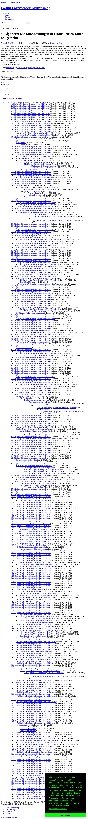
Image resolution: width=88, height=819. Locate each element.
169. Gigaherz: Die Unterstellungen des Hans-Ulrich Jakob (31, 735)
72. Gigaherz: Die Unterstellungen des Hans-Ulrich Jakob (31, 373)
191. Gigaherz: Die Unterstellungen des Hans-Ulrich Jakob (31, 798)
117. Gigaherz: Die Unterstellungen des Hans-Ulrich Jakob (31, 541)
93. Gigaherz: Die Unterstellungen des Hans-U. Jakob (29, 464)
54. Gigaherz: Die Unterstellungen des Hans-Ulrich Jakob (31, 315)
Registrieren (9, 15)
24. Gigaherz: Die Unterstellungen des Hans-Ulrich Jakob (31, 179)
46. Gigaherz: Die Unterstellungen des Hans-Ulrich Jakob (31, 288)
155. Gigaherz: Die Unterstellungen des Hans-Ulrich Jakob (31, 690)
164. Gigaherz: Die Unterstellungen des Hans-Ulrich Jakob (31, 715)
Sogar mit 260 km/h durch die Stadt (32, 160)
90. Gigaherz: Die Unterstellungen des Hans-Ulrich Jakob (31, 452)
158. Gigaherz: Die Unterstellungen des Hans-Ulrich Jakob (31, 700)
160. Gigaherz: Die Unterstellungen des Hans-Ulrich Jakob (31, 705)
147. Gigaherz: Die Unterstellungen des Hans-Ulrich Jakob (31, 653)
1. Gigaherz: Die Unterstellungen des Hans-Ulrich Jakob (30, 104)
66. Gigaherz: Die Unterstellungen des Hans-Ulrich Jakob (31, 359)
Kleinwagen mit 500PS (28, 170)
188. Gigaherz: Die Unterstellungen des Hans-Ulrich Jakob (31, 789)
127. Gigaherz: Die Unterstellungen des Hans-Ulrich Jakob (31, 574)
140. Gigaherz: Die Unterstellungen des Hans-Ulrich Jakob (31, 609)
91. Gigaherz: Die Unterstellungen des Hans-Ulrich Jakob (31, 456)
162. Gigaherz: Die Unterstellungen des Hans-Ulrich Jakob (31, 709)
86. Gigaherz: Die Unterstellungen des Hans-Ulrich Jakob (31, 442)
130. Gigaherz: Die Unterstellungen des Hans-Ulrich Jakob (31, 580)
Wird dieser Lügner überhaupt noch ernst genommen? (34, 466)
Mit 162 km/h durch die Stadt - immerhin (34, 162)
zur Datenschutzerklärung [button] (58, 809)
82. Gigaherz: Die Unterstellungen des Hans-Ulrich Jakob (31, 423)
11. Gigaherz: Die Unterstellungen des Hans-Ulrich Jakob (30, 123)
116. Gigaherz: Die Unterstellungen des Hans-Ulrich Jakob (31, 537)
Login (7, 13)
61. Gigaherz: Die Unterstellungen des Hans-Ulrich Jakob (31, 334)
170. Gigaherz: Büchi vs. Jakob (30, 742)
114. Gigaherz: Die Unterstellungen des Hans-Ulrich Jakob (31, 531)
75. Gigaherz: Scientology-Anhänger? (37, 386)
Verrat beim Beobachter (24, 725)
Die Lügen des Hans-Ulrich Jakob (27, 499)
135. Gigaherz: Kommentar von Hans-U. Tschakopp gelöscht (36, 597)
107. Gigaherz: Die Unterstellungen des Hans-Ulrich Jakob (31, 516)
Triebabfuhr (24, 282)
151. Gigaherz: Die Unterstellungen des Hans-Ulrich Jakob (31, 667)
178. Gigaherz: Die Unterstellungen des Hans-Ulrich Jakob (31, 765)
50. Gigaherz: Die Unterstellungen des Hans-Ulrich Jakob (31, 297)
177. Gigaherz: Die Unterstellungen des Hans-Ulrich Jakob (31, 764)
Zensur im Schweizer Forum (25, 139)
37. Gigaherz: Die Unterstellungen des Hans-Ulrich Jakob (31, 253)
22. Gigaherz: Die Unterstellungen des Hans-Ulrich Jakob (31, 172)
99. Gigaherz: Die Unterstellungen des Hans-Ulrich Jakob (31, 495)
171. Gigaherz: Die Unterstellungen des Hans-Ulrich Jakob (31, 748)
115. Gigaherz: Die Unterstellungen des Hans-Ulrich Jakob (31, 533)
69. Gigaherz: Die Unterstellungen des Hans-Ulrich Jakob (31, 367)
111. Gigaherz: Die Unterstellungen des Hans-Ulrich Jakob (31, 524)
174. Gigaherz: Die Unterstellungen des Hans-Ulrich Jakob (31, 758)
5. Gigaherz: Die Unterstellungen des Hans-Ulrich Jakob (30, 112)
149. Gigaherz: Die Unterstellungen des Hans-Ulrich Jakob (31, 661)
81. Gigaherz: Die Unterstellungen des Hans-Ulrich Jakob (31, 419)
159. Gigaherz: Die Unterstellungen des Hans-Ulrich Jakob (31, 704)
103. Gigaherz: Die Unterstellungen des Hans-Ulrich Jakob (31, 506)
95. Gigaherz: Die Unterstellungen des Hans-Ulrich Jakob (31, 481)
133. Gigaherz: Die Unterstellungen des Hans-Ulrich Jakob (31, 586)
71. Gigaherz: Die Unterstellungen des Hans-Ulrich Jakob (31, 371)
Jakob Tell (19, 794)
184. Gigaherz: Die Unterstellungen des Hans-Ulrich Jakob (31, 781)
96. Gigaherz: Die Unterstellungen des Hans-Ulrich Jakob (31, 489)
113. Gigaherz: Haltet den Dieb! (26, 529)
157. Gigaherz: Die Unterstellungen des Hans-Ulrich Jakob (31, 698)
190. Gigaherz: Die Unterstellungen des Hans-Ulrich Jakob (31, 793)
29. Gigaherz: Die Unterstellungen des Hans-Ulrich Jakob (31, 208)
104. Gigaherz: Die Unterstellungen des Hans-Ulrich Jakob (31, 510)
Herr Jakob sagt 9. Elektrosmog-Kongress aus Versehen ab (35, 429)
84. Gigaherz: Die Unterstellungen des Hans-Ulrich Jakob (31, 437)
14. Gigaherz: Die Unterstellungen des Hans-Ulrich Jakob (31, 129)
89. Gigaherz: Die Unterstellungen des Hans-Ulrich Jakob (31, 450)
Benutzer (8, 17)
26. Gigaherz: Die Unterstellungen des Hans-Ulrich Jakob (31, 183)
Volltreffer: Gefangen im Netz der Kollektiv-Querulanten (39, 595)
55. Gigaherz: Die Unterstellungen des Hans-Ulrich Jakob (31, 317)
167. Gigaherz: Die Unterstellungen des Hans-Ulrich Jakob (31, 721)
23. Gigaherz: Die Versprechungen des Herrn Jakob (33, 176)
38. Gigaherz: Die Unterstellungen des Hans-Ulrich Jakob (31, 255)
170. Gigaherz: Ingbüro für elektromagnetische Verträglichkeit (37, 744)
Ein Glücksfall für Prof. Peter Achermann (30, 313)
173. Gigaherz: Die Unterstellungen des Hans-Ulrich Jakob (31, 754)
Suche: (3, 23)
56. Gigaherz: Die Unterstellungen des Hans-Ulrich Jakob (31, 321)
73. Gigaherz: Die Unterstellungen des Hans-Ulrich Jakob (31, 375)
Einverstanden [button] (65, 815)
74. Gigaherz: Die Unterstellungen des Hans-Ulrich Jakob (31, 379)
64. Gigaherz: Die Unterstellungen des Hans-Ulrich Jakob (31, 346)
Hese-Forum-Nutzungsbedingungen (32, 249)
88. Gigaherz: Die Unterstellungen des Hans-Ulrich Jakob (31, 448)
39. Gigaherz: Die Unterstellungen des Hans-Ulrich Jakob (31, 257)
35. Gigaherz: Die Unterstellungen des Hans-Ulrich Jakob (31, 245)
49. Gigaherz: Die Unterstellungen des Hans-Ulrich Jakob (31, 295)
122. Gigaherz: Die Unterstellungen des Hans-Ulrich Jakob (31, 559)
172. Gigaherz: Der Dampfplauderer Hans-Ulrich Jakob (34, 752)
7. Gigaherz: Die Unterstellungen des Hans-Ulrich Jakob (30, 116)
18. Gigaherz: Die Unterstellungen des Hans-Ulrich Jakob (31, 147)
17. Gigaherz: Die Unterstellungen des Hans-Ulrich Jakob (31, 141)
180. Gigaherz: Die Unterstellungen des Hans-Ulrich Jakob (31, 769)
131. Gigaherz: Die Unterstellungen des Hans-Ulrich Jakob (31, 582)
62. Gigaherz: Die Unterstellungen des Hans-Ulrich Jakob (31, 338)
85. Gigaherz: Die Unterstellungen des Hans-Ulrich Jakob (31, 441)
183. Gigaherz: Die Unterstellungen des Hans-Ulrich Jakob (31, 779)
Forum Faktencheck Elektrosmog (25, 8)
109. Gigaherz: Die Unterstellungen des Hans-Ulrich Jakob (31, 520)
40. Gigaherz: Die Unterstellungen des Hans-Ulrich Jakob (31, 259)
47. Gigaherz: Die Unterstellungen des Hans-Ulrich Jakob (31, 290)
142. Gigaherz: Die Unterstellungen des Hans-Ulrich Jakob (31, 613)
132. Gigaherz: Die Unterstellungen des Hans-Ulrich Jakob (31, 584)
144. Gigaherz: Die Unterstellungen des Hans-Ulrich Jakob (31, 628)
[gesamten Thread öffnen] (71, 102)
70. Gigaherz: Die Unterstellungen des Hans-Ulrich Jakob (31, 369)
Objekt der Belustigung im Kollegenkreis (29, 589)
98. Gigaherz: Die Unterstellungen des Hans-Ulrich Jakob (31, 493)
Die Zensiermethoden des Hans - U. (28, 396)
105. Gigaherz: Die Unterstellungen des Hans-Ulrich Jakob (31, 512)
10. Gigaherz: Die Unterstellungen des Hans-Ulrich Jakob (31, 121)
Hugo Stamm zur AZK (23, 185)
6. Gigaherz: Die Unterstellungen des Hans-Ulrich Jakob (30, 114)
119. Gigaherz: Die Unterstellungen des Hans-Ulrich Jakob (31, 553)
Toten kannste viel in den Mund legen (33, 636)
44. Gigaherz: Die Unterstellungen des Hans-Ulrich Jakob (31, 276)
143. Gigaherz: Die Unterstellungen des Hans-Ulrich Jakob (31, 624)
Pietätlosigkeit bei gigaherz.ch (30, 344)
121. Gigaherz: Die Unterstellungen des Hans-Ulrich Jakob (31, 557)
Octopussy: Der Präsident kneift (26, 638)
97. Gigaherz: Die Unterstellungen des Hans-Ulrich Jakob (31, 491)
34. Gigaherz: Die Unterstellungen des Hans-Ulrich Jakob (31, 236)
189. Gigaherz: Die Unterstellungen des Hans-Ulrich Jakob (31, 791)
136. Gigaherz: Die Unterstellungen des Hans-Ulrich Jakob (31, 599)
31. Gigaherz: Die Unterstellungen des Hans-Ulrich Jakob (31, 226)
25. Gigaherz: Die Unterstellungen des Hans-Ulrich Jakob (31, 181)
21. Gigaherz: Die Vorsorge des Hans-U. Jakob (36, 156)
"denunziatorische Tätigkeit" (34, 487)
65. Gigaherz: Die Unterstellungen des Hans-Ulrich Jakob (31, 350)
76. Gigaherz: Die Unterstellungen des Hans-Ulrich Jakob (31, 388)
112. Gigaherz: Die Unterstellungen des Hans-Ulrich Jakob (31, 526)
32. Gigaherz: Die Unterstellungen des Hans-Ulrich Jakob (31, 228)
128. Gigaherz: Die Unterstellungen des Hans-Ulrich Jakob (31, 576)
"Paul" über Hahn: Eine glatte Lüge (28, 234)
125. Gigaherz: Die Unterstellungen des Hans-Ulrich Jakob (31, 570)
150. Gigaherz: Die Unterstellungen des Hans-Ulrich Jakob (31, 665)
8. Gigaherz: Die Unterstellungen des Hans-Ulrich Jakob (30, 118)
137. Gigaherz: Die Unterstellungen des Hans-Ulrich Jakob (31, 603)
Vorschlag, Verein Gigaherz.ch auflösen (29, 682)
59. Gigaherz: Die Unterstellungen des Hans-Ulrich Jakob (31, 326)
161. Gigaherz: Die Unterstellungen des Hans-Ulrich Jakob (31, 707)
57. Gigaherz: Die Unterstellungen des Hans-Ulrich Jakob (31, 323)
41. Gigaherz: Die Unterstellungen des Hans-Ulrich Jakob (31, 261)
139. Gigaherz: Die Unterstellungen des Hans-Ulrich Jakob (31, 607)
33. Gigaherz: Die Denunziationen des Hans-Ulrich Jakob (31, 232)
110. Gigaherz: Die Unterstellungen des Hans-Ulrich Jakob (31, 522)
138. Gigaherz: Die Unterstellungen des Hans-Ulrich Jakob (31, 605)
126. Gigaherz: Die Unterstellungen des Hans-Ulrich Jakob (31, 572)
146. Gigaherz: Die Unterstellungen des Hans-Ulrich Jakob (31, 644)
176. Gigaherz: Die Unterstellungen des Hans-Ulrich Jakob (31, 762)
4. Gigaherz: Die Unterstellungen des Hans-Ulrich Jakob (30, 110)
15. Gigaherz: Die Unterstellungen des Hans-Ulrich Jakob (31, 131)
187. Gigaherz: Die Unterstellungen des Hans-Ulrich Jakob (31, 787)
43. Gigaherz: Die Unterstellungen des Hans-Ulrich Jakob (31, 272)
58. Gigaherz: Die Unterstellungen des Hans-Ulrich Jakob (31, 324)
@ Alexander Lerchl (56, 43)
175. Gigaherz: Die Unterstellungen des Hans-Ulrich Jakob (31, 760)
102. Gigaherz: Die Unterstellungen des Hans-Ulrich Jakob (31, 504)
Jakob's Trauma (21, 143)
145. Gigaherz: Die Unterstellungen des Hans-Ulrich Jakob (31, 640)
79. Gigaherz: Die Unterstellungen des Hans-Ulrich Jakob (31, 415)
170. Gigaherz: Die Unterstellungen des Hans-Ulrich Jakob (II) (37, 740)
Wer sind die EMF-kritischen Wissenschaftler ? (31, 392)
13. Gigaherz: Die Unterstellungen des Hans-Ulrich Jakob (31, 127)
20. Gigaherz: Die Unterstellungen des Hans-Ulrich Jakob (31, 150)
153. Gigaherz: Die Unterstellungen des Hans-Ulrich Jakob (31, 684)
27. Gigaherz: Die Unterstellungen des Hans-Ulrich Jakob (31, 199)
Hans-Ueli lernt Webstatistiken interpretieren (31, 301)
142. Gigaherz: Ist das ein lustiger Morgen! (38, 622)
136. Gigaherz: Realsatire (24, 601)
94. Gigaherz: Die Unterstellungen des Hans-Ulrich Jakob (31, 475)
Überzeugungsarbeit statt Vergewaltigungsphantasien (42, 189)
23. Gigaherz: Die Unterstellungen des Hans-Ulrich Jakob (31, 174)
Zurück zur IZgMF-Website (10, 3)
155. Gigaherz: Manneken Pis (26, 692)
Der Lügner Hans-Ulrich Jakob (26, 460)
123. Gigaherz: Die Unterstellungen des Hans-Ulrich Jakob (31, 560)
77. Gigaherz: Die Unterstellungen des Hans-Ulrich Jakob (31, 390)
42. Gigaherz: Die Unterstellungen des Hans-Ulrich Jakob (31, 266)
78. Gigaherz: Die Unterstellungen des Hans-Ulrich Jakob (31, 394)
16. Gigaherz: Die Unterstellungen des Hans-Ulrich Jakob (31, 137)
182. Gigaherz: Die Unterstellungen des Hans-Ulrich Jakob (31, 773)
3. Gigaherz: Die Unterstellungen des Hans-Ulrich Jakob (30, 108)
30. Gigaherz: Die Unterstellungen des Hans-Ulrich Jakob (31, 224)
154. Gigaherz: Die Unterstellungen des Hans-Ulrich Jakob (31, 686)
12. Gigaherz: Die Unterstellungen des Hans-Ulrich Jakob (31, 125)
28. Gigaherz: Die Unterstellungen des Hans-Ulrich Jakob (31, 201)
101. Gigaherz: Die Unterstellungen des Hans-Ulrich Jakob (31, 502)
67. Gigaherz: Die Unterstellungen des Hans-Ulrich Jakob (31, 361)
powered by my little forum (10, 817)
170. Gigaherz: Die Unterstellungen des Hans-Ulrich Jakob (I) (32, 738)
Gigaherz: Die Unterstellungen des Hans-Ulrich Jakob (25, 102)
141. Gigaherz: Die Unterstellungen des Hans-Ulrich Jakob (31, 611)
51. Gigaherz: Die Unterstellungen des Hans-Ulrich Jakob (31, 299)
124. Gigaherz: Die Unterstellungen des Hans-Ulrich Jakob (31, 568)
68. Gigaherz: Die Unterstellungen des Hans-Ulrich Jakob (31, 365)
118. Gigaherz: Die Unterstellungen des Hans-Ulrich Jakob (31, 545)
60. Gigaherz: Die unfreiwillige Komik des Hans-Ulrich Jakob (37, 330)
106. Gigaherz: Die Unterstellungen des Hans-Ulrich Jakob (31, 514)
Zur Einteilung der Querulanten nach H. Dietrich (32, 593)
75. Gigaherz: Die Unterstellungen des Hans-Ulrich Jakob (31, 381)
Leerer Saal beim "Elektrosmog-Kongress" (34, 431)
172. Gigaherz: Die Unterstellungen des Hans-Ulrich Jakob (31, 750)
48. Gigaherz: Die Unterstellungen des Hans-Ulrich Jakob (31, 292)
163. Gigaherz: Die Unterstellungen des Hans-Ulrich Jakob (31, 713)
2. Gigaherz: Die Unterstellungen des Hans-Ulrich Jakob (30, 106)
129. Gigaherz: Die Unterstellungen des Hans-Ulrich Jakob (31, 578)
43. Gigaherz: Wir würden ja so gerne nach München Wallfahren (37, 274)
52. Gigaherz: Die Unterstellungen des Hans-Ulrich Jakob (31, 303)
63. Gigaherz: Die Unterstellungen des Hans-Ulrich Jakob (31, 340)
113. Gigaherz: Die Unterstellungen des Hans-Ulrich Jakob (31, 528)
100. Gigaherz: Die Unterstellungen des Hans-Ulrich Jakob (31, 497)
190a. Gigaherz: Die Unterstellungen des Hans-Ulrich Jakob (36, 796)
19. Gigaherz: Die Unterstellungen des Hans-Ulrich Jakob (31, 148)
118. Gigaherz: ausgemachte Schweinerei (30, 547)
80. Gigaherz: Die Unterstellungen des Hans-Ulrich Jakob (31, 417)
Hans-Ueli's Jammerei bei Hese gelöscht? (34, 549)
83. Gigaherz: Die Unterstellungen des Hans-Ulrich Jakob (31, 425)
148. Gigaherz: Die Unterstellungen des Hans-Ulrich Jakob (31, 655)
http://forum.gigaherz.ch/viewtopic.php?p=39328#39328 (25, 68)
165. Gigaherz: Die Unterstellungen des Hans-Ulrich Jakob (31, 717)
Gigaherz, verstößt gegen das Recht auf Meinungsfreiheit (52, 404)
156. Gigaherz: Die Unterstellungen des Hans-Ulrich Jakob (31, 694)
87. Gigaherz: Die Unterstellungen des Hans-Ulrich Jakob (31, 444)
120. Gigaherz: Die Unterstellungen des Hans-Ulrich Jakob (31, 555)
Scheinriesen (5, 84)
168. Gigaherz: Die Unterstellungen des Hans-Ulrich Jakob (31, 733)
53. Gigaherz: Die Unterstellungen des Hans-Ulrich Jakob (31, 305)
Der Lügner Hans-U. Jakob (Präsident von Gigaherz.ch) (35, 483)
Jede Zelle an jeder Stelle (32, 193)
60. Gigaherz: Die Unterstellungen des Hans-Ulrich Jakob (31, 328)
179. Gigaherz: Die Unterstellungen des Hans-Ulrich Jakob (31, 767)
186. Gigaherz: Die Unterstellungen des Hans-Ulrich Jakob (31, 785)
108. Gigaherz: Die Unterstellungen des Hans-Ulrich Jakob (31, 518)
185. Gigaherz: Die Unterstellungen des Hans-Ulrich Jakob (31, 783)
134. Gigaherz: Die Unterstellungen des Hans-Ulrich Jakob (31, 588)
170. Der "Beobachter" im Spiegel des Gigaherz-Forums (35, 746)
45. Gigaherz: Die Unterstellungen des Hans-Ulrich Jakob (31, 286)
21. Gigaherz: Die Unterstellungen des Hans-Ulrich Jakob (31, 152)
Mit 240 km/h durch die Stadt (26, 158)
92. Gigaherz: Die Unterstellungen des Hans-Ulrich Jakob (31, 458)
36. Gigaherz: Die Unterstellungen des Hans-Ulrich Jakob (31, 251)
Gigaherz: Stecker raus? (24, 348)
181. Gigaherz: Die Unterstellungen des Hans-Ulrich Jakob (31, 771)
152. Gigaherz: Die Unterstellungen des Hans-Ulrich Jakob (31, 680)
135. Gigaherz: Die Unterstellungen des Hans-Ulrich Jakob (31, 591)
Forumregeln (9, 19)
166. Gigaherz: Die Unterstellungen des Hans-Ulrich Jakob (31, 719)
